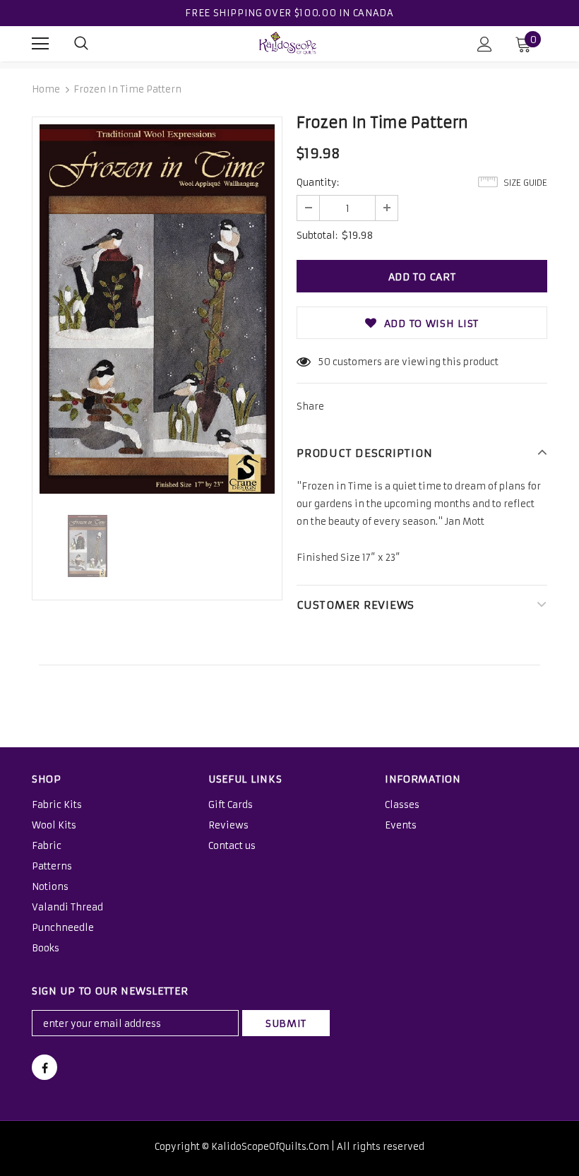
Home (46, 89)
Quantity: (318, 183)
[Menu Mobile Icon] (40, 43)
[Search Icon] (81, 44)
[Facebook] (44, 1067)
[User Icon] (484, 44)
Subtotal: (317, 236)
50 (324, 362)
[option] (157, 309)
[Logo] (288, 43)
